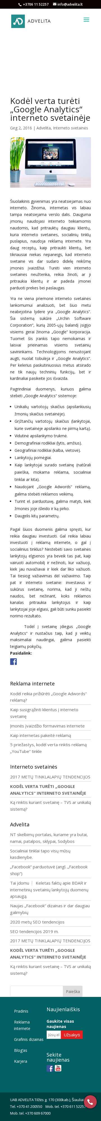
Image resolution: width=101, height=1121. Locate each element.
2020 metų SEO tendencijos (37, 922)
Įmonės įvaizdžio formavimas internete (47, 726)
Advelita (43, 128)
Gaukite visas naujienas (60, 1023)
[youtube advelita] (58, 1068)
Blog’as (20, 1050)
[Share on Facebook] (13, 661)
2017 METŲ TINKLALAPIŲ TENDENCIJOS (50, 777)
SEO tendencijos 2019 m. (34, 931)
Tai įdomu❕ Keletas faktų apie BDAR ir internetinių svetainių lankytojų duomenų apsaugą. (49, 889)
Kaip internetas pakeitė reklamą (40, 735)
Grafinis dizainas (28, 1039)
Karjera (20, 1061)
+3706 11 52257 (36, 4)
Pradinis (21, 1011)
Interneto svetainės (70, 128)
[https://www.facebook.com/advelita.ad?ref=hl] (50, 1068)
